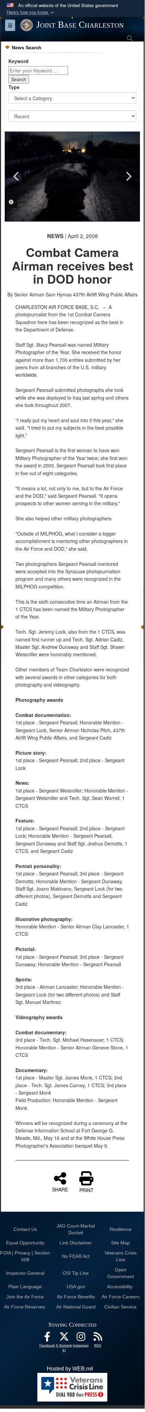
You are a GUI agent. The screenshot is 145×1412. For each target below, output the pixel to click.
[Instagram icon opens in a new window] (80, 1338)
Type (14, 87)
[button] (31, 12)
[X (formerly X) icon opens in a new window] (64, 1338)
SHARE (60, 1189)
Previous (16, 176)
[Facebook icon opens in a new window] (47, 1338)
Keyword (18, 61)
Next (128, 176)
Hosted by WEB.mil (70, 1369)
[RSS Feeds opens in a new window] (97, 1338)
